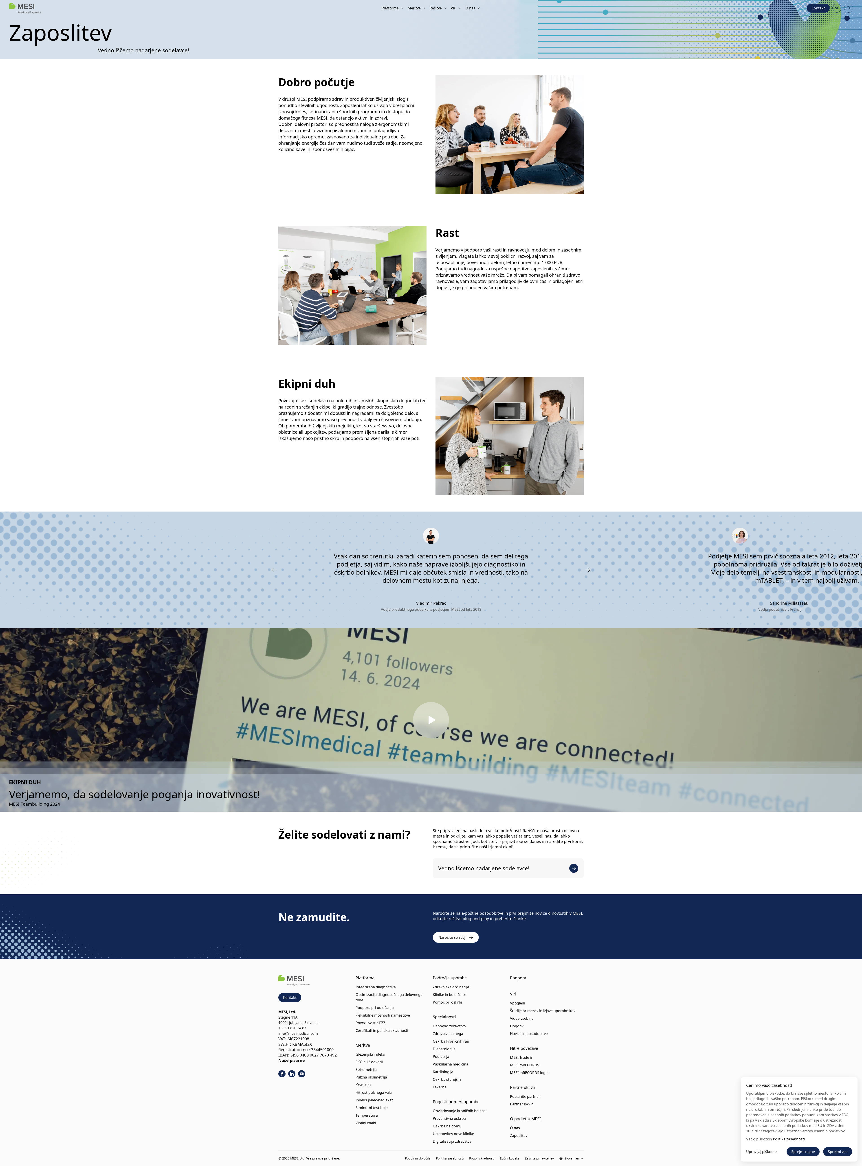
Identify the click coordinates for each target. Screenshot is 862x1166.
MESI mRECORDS (524, 1065)
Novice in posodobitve (529, 1033)
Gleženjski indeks (370, 1054)
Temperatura (367, 1115)
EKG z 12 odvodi (369, 1061)
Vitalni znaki (366, 1122)
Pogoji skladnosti (482, 1158)
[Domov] (25, 8)
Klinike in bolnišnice (449, 994)
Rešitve (436, 8)
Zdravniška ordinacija (451, 986)
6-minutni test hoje (372, 1107)
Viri (453, 8)
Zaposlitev (518, 1135)
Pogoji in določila (418, 1158)
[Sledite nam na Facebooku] (282, 1073)
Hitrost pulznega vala (374, 1092)
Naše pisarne (291, 1060)
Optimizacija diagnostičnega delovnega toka (389, 997)
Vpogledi (517, 1003)
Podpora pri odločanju (375, 1007)
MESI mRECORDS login (529, 1072)
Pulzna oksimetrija (371, 1077)
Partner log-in (522, 1104)
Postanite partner (525, 1096)
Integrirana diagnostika (376, 986)
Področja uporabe (450, 977)
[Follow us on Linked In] (291, 1073)
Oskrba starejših (447, 1079)
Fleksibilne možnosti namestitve (383, 1015)
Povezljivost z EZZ (370, 1022)
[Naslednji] (588, 569)
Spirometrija (366, 1069)
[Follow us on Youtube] (301, 1073)
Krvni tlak (364, 1084)
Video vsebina (522, 1018)
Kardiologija (443, 1071)
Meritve (414, 8)
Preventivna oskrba (449, 1118)
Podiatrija (441, 1056)
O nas (470, 8)
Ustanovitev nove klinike (453, 1133)
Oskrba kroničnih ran (451, 1041)
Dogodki (517, 1026)
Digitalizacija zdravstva (452, 1141)
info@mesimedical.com (298, 1033)
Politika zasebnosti (450, 1158)
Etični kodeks (509, 1158)
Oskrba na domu (447, 1126)
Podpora (518, 977)
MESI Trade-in (521, 1057)
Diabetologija (444, 1048)
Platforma (390, 8)
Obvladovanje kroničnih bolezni (459, 1110)
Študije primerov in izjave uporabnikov (542, 1010)
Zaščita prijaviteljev (539, 1158)
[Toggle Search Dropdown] (848, 8)
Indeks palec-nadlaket (374, 1100)
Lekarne (439, 1087)
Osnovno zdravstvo (449, 1026)
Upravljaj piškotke (761, 1151)
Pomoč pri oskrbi (447, 1002)
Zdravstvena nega (448, 1033)
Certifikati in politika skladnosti (382, 1030)
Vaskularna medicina (450, 1064)
